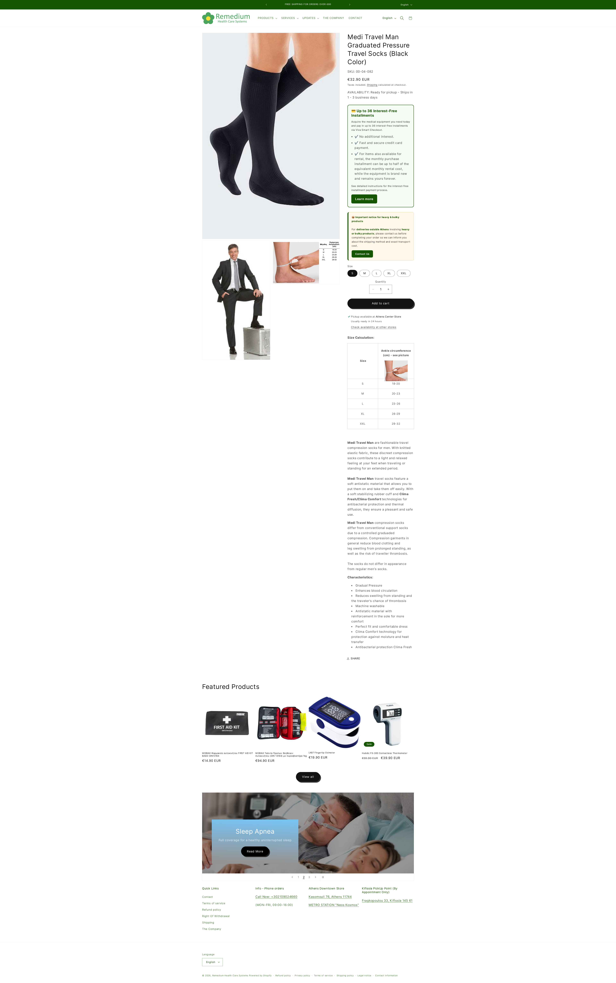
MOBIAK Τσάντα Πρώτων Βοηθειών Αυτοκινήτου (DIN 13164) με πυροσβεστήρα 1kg (281, 754)
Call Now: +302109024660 (276, 897)
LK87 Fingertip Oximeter (322, 752)
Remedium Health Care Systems (230, 975)
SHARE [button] (355, 658)
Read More (262, 851)
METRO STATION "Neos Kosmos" (334, 905)
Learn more (364, 199)
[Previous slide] (292, 877)
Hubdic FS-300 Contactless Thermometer (384, 753)
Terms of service (213, 903)
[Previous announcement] (266, 4)
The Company (211, 929)
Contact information (386, 975)
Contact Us (362, 253)
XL (389, 273)
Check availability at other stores (373, 327)
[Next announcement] (349, 4)
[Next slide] (315, 877)
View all (308, 776)
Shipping (372, 84)
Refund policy (211, 909)
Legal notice (364, 975)
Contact (207, 897)
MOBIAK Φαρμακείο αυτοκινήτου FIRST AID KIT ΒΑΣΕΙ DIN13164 (227, 754)
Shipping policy (345, 975)
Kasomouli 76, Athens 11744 (330, 897)
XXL (403, 273)
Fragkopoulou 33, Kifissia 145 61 (387, 900)
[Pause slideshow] (323, 877)
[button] (267, 18)
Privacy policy (302, 975)
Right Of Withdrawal (216, 916)
